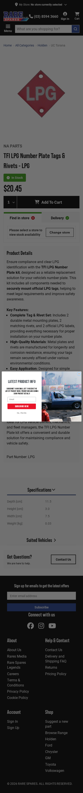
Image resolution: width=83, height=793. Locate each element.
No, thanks (21, 413)
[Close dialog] (79, 374)
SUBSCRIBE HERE (22, 406)
